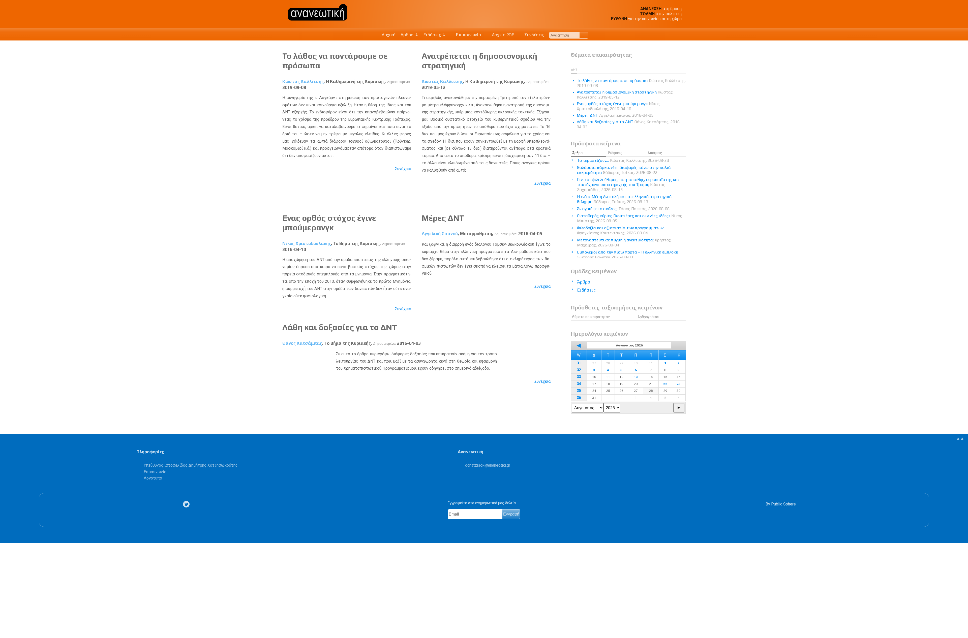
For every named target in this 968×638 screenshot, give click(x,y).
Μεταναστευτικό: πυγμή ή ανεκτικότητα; (624, 242)
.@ (487, 465)
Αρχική (389, 34)
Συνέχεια (403, 168)
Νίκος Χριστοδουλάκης (306, 243)
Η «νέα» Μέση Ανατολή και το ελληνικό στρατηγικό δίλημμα (624, 199)
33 (579, 377)
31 (579, 363)
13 (636, 377)
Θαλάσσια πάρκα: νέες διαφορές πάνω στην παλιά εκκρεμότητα (624, 170)
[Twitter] (187, 504)
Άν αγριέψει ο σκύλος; (623, 208)
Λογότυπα (153, 478)
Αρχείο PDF (502, 34)
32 (579, 370)
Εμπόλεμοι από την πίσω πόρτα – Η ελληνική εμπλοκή (627, 255)
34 (579, 384)
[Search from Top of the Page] (584, 35)
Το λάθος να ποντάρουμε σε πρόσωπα (631, 83)
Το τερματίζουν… (623, 160)
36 (579, 398)
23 (679, 384)
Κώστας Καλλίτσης (303, 81)
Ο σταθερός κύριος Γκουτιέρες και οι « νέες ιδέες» (629, 218)
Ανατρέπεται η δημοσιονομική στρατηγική (625, 95)
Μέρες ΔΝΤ (443, 217)
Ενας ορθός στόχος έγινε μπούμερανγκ (329, 222)
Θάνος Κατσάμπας (302, 343)
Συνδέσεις (533, 34)
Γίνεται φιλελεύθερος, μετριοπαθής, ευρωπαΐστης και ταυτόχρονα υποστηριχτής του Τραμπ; (628, 184)
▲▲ (960, 438)
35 (579, 391)
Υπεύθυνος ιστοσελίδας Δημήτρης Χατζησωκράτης (191, 465)
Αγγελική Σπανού (440, 233)
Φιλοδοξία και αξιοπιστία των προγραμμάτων (620, 230)
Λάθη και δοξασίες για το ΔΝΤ (339, 327)
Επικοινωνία (468, 34)
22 (665, 384)
